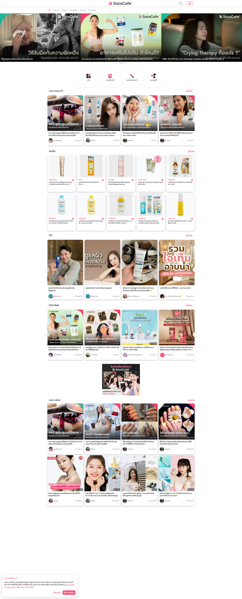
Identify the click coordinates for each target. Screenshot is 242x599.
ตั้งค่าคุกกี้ (57, 592)
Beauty (56, 10)
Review (83, 10)
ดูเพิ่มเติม (189, 91)
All (49, 10)
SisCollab (92, 10)
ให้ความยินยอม (69, 592)
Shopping (73, 10)
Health (64, 10)
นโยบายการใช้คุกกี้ (27, 587)
